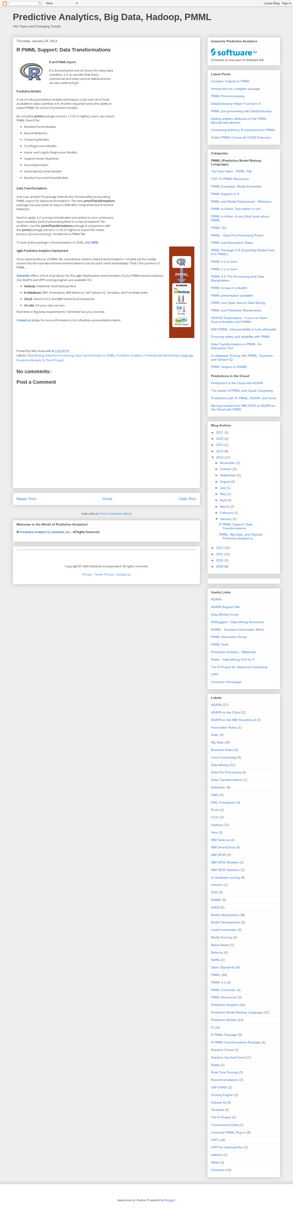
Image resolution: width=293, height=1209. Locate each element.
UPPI (214, 674)
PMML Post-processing (227, 96)
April (223, 500)
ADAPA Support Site (225, 607)
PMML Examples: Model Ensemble (236, 186)
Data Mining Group (225, 614)
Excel (215, 810)
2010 (220, 560)
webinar (216, 1155)
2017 (220, 432)
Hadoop (216, 825)
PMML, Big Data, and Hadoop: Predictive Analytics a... (241, 536)
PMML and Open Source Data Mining (238, 303)
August (225, 481)
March (225, 506)
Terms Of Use (104, 574)
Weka (215, 1162)
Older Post (187, 498)
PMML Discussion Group (229, 637)
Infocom (217, 885)
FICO (215, 817)
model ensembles (224, 930)
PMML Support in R (225, 194)
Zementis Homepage (226, 682)
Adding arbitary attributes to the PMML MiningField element (239, 120)
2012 (220, 548)
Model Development (225, 922)
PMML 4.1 (218, 982)
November (228, 463)
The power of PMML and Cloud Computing (242, 390)
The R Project (55, 360)
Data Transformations (90, 355)
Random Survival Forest (228, 1057)
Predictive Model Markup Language (168, 355)
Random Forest (222, 1050)
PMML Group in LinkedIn (229, 288)
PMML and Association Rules (232, 242)
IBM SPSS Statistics (225, 870)
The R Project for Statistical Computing (239, 667)
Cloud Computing (223, 757)
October (226, 469)
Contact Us (123, 574)
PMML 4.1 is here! (224, 269)
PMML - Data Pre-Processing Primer (237, 235)
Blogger (170, 1200)
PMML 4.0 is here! (224, 261)
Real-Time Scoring (224, 1072)
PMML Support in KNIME (229, 367)
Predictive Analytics (129, 355)
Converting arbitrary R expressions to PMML (243, 130)
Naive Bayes (220, 945)
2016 (220, 438)
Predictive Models (28, 360)
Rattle (215, 1065)
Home (107, 498)
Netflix (215, 960)
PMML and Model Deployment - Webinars (241, 201)
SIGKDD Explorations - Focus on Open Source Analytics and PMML (239, 320)
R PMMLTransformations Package (235, 1042)
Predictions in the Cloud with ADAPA (237, 383)
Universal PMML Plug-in (228, 1132)
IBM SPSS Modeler (225, 862)
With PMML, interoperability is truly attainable (243, 329)
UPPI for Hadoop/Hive (227, 1147)
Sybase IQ (218, 1102)
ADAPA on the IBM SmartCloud (233, 720)
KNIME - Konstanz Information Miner (237, 629)
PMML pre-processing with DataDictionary (241, 111)
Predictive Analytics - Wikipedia (233, 652)
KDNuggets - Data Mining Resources (237, 622)
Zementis (218, 1170)
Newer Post (26, 498)
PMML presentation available (232, 295)
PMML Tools (220, 644)
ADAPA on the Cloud (226, 712)
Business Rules (222, 750)
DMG (215, 795)
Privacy (87, 574)
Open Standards (223, 967)
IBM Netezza (220, 840)
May (223, 494)
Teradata (217, 1110)
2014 (220, 451)
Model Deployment (224, 915)
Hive (214, 832)
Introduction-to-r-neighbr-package (235, 89)
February (227, 513)
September (228, 475)
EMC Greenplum (223, 802)
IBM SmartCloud (223, 847)
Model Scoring (221, 937)
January (226, 519)
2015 (220, 445)
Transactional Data (224, 1125)
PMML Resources (224, 997)
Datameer (218, 787)
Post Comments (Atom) (115, 514)
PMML (111, 355)
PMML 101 (219, 228)
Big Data (217, 742)
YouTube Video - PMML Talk (231, 171)
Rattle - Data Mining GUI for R (233, 659)
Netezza (217, 952)
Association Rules (224, 727)
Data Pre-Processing (59, 355)
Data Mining (35, 355)
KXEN (215, 907)
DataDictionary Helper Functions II (236, 103)
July (223, 488)
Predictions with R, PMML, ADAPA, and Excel (243, 398)
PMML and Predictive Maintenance (236, 310)
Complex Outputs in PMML (230, 81)
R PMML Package (224, 1035)
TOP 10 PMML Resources (230, 179)
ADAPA (216, 599)
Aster (215, 735)
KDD (214, 892)
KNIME (216, 900)
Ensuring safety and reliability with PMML (240, 336)
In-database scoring (225, 877)
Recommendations (224, 1080)
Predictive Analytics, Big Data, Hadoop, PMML (112, 17)
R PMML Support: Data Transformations (235, 526)
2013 (220, 457)
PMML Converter (223, 990)
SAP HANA (219, 1087)
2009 (220, 566)
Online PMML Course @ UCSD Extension (241, 137)
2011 (220, 554)
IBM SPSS (218, 855)
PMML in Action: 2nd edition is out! (236, 209)
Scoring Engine (222, 1095)
